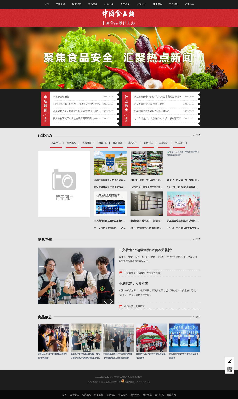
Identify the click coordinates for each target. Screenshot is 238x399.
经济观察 (76, 4)
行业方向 (189, 4)
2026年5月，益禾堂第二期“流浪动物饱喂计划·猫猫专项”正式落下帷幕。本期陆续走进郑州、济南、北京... (146, 187)
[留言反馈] (229, 361)
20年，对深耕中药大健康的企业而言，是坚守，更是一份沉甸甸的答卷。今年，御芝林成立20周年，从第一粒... (146, 228)
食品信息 (125, 4)
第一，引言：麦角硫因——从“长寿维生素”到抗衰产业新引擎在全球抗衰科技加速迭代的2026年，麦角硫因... (110, 228)
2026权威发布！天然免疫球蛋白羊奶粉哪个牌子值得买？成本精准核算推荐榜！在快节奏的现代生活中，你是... (110, 187)
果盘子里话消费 (61, 96)
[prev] (105, 301)
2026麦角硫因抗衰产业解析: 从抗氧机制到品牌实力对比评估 (110, 221)
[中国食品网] (119, 15)
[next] (111, 301)
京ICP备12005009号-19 (110, 382)
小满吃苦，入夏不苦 (134, 306)
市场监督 (92, 4)
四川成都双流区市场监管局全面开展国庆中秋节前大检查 (77, 118)
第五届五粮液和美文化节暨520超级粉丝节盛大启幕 (183, 221)
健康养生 (157, 4)
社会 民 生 (126, 103)
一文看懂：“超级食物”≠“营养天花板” (142, 273)
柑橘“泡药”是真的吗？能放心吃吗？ (152, 111)
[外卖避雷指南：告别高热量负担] (76, 303)
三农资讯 (173, 4)
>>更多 (196, 239)
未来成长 (141, 4)
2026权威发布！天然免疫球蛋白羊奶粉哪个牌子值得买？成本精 (110, 180)
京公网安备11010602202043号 (137, 382)
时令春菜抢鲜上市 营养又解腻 (149, 104)
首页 (46, 4)
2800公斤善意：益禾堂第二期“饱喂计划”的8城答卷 (146, 180)
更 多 (45, 119)
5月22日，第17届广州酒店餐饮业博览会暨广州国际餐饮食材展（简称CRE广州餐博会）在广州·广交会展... (183, 187)
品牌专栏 (60, 4)
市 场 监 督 (45, 103)
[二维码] (229, 369)
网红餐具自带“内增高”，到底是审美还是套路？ (157, 96)
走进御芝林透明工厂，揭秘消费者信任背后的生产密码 (146, 221)
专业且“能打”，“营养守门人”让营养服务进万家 (157, 118)
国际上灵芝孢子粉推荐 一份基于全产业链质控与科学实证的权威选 (77, 104)
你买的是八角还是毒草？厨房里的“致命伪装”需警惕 (77, 111)
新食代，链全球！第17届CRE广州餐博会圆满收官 (183, 180)
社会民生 (108, 4)
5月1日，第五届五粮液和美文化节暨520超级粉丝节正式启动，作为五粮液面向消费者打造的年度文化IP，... (183, 228)
